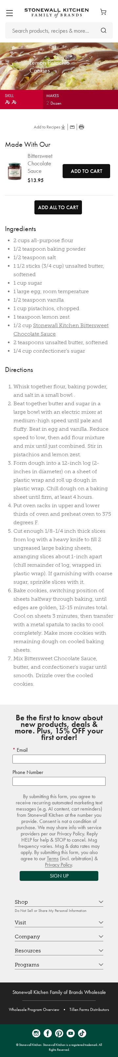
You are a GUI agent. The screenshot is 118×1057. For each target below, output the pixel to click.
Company (27, 936)
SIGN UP (59, 875)
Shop (21, 902)
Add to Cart (86, 171)
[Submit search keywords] (103, 30)
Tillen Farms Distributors (89, 1009)
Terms (53, 858)
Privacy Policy (58, 864)
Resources (28, 950)
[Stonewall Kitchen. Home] (56, 13)
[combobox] (59, 30)
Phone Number (27, 772)
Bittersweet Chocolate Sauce (40, 163)
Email (21, 750)
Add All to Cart (58, 207)
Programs (27, 964)
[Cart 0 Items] (105, 12)
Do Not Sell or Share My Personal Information (51, 910)
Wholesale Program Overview (34, 1009)
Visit (20, 922)
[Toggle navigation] (9, 13)
